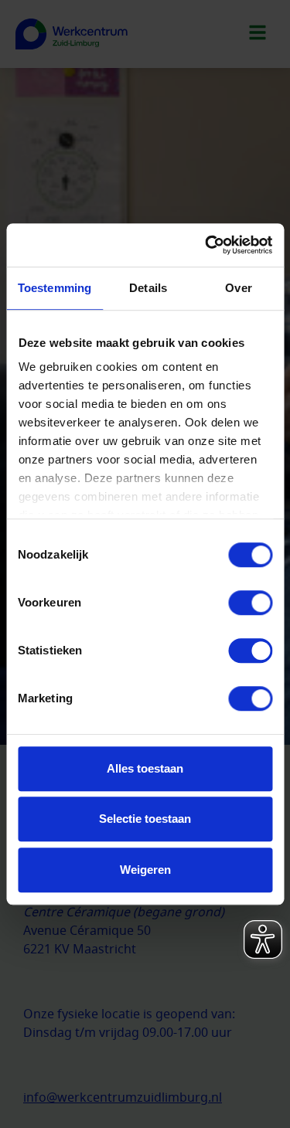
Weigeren (145, 869)
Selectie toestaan (145, 818)
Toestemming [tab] (54, 287)
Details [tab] (148, 287)
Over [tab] (238, 287)
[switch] (250, 602)
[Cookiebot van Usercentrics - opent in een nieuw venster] (206, 245)
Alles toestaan (145, 768)
